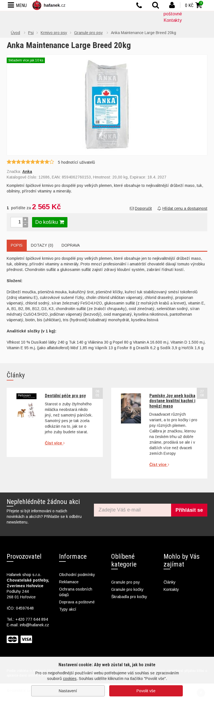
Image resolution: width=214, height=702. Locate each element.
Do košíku (47, 222)
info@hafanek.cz (34, 625)
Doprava (71, 245)
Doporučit (143, 208)
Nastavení (68, 691)
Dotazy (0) (42, 245)
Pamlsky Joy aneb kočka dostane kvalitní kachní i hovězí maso (172, 401)
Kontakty (173, 20)
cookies (70, 678)
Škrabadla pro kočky (129, 596)
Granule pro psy (125, 582)
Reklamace (69, 582)
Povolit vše (146, 691)
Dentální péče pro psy (65, 395)
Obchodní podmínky (77, 574)
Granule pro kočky (127, 589)
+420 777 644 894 (31, 619)
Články (170, 582)
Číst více (54, 443)
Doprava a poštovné (77, 602)
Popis (17, 245)
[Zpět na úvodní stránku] (50, 5)
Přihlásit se (189, 510)
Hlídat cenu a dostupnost (184, 208)
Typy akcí (67, 609)
